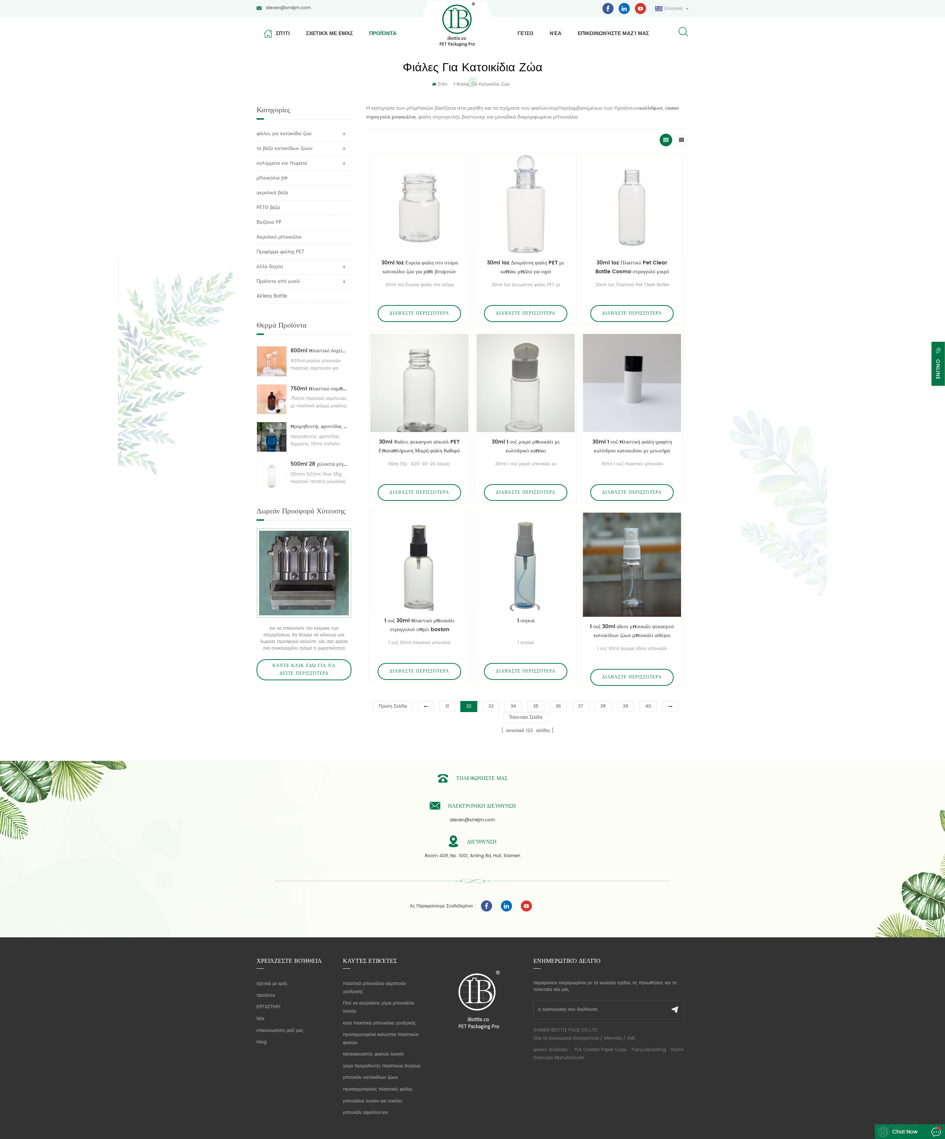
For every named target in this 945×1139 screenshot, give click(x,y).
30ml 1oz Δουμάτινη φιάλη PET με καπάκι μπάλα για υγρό (525, 267)
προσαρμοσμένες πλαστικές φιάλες (378, 1089)
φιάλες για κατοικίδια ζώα (482, 84)
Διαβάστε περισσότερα (419, 313)
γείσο (525, 33)
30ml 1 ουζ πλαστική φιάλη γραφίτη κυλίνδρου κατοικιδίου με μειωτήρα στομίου (632, 446)
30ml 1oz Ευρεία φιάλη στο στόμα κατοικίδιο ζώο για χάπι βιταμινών (419, 267)
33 (491, 706)
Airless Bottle (272, 296)
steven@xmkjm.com (288, 7)
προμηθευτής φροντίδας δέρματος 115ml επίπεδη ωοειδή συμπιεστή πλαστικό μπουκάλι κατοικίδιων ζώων (319, 426)
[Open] (938, 364)
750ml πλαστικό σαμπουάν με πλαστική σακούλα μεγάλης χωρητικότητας (319, 388)
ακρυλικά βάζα (272, 193)
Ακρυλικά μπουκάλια (279, 237)
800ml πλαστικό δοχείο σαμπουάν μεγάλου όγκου (319, 350)
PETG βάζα (268, 208)
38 (603, 706)
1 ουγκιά (526, 620)
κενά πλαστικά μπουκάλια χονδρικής (379, 1023)
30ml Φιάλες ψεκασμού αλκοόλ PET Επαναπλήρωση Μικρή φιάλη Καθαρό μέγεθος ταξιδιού (419, 446)
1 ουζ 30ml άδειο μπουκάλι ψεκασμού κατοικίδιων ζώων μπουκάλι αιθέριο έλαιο (632, 631)
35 (536, 706)
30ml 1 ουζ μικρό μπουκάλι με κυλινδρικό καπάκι (526, 446)
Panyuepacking (649, 1049)
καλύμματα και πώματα (282, 163)
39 (625, 706)
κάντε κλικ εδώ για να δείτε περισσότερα (304, 669)
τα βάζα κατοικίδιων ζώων (285, 149)
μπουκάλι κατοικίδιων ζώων (370, 1077)
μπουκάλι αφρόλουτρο (365, 1112)
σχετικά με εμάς (329, 33)
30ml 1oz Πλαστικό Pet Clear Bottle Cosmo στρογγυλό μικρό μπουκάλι (632, 267)
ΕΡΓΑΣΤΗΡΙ (268, 1006)
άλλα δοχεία (270, 267)
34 (513, 706)
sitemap (613, 1038)
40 (648, 706)
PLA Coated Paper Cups (601, 1049)
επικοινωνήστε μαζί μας (613, 33)
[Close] (938, 390)
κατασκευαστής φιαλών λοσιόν (373, 1054)
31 (447, 706)
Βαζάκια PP (269, 222)
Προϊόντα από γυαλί (278, 281)
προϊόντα (382, 33)
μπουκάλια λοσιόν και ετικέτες (373, 1101)
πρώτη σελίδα (393, 706)
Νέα (555, 33)
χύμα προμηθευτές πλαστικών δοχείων (381, 1066)
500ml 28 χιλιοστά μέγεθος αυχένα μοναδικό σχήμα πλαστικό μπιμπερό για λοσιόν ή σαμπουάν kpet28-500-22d (319, 464)
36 (558, 706)
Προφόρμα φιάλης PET (280, 252)
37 (580, 706)
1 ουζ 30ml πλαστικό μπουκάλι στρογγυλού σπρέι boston (419, 625)
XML (631, 1038)
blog (262, 1042)
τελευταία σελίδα (525, 717)
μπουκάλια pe (272, 178)
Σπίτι (283, 33)
